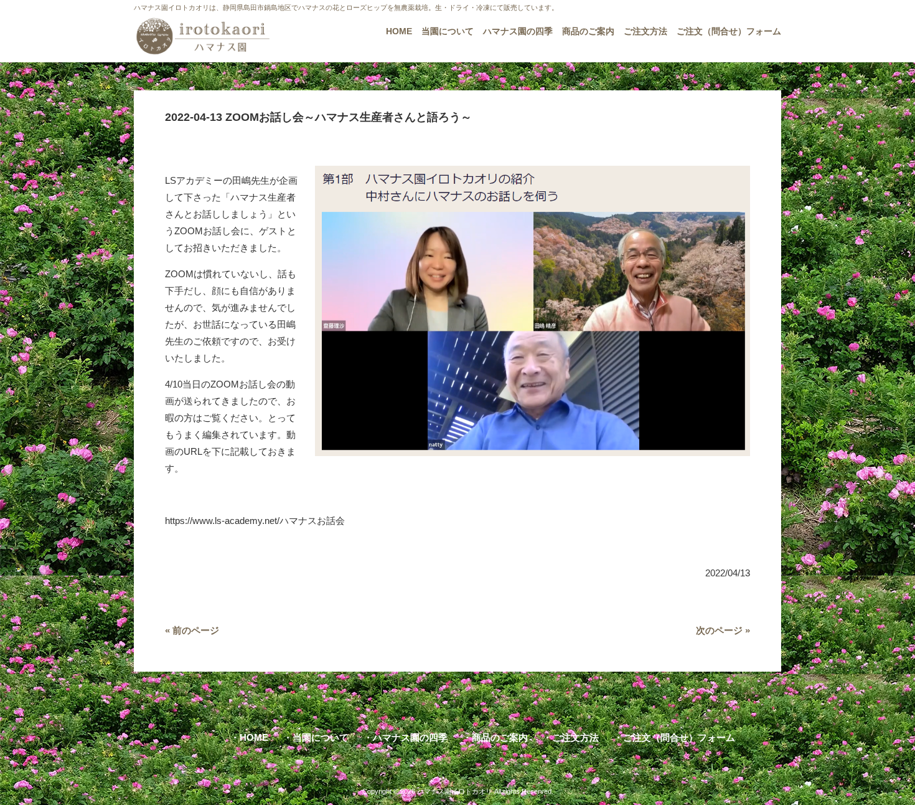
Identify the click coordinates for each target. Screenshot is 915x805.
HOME (254, 737)
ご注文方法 (575, 737)
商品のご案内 (500, 737)
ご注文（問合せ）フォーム (679, 737)
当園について (321, 737)
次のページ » (723, 630)
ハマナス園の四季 (410, 737)
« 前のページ (192, 630)
